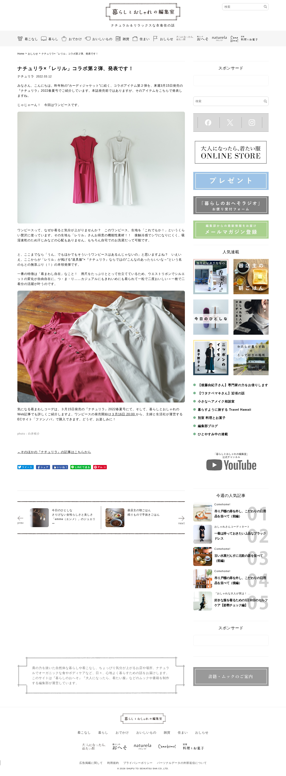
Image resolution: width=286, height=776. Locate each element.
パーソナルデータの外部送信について (182, 762)
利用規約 (113, 762)
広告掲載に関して (91, 762)
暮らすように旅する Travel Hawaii (224, 409)
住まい (145, 39)
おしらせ (166, 39)
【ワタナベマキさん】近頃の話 (221, 393)
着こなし (31, 39)
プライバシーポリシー (138, 762)
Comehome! (222, 504)
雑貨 (126, 39)
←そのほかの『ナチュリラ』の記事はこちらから (54, 452)
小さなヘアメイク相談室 (216, 401)
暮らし (53, 39)
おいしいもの (102, 39)
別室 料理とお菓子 (212, 417)
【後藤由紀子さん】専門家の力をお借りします (233, 385)
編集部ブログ (208, 426)
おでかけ (75, 39)
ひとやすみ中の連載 (213, 434)
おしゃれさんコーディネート (232, 526)
